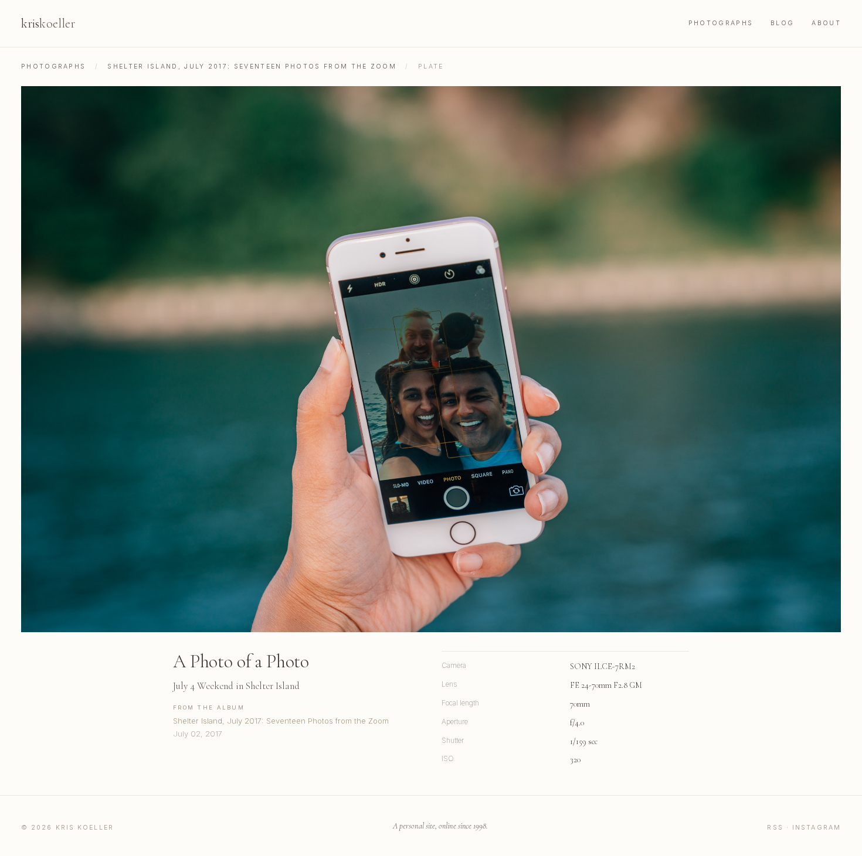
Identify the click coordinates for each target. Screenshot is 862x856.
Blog (782, 23)
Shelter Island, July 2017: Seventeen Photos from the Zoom (251, 66)
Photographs (720, 23)
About (826, 23)
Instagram (816, 827)
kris (48, 23)
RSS (775, 827)
